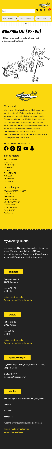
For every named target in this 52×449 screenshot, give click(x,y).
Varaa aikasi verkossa (13, 432)
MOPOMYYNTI (9, 165)
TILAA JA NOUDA (10, 199)
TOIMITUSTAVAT (10, 207)
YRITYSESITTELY (10, 159)
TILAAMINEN (9, 196)
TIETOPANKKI (9, 178)
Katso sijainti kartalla (13, 297)
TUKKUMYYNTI (10, 173)
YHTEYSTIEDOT (10, 162)
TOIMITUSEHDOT (10, 194)
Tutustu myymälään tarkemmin (18, 300)
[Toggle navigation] (5, 5)
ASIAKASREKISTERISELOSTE (15, 191)
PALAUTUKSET (9, 210)
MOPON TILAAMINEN (12, 202)
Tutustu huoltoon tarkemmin (16, 429)
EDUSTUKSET (9, 181)
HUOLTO (7, 170)
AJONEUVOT (9, 176)
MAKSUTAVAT (9, 205)
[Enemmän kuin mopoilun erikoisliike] (43, 5)
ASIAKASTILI (8, 213)
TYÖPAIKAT (8, 167)
